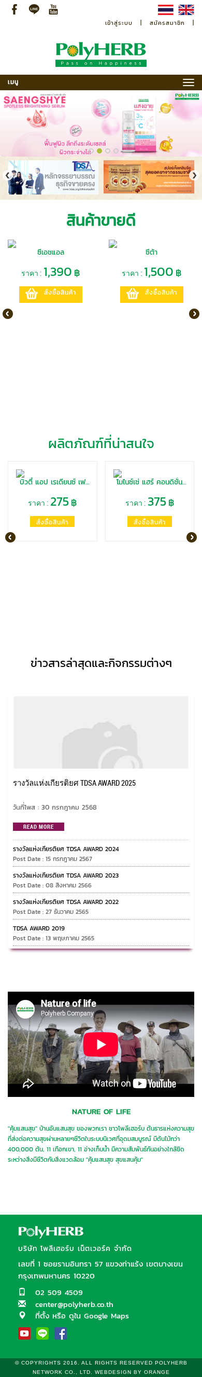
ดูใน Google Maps (99, 1316)
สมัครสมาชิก (167, 23)
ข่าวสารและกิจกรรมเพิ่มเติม (101, 682)
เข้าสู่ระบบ (119, 23)
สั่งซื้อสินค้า (60, 292)
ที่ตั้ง (42, 1316)
